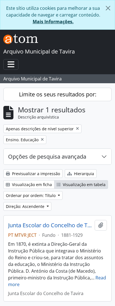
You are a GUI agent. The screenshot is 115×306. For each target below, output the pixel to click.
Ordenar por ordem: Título (31, 195)
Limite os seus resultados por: (57, 94)
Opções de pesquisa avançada (47, 156)
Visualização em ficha (31, 184)
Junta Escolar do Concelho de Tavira (50, 225)
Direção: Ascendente (25, 206)
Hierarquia (83, 173)
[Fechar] (108, 8)
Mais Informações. (53, 21)
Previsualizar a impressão (35, 173)
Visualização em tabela (84, 184)
